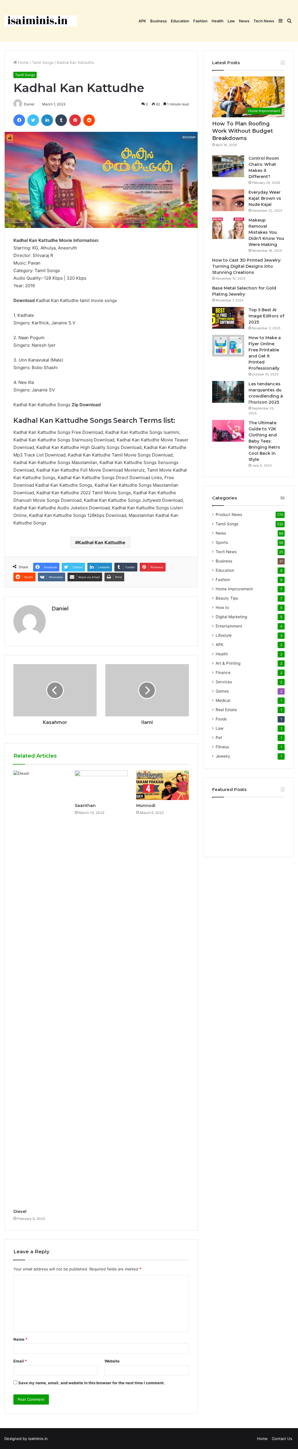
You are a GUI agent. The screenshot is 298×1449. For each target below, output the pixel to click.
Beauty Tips (227, 598)
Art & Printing (228, 663)
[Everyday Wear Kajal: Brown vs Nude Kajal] (228, 200)
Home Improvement (234, 589)
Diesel (19, 1211)
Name (20, 1339)
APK (142, 21)
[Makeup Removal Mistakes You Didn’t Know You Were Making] (228, 228)
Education (180, 21)
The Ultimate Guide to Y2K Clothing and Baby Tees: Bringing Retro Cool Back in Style (264, 441)
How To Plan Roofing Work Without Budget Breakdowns (242, 131)
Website (112, 1361)
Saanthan (85, 805)
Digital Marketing (231, 616)
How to (222, 607)
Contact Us (282, 1438)
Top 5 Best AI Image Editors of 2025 (266, 316)
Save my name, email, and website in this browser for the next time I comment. (91, 1382)
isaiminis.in (38, 1438)
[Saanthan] (101, 785)
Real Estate (226, 709)
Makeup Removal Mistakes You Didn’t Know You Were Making (266, 232)
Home (23, 62)
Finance (223, 672)
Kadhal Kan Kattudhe (101, 542)
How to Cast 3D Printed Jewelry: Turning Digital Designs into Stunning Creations (246, 266)
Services (224, 681)
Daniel (60, 608)
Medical (223, 700)
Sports (222, 542)
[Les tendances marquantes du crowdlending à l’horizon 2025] (228, 392)
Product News (229, 514)
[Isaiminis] (40, 20)
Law (231, 21)
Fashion (200, 21)
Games (222, 691)
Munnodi (145, 805)
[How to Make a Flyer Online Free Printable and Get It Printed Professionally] (228, 346)
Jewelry (223, 756)
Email (20, 1361)
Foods (221, 719)
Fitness (222, 747)
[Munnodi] (162, 785)
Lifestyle (224, 635)
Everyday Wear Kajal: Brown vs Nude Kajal (265, 198)
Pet (219, 737)
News (244, 21)
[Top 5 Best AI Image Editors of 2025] (228, 318)
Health (218, 21)
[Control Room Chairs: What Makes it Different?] (228, 166)
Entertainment (229, 626)
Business (158, 21)
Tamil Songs (43, 62)
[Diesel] (39, 988)
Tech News (263, 21)
